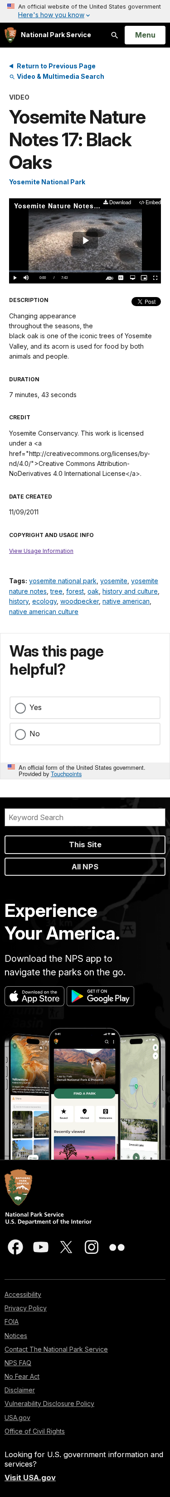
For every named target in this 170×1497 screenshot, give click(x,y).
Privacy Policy (26, 1308)
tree (56, 591)
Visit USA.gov (30, 1477)
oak (93, 591)
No (34, 733)
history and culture (130, 591)
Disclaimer (20, 1390)
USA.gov (17, 1417)
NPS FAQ (18, 1363)
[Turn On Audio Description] (109, 277)
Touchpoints (66, 773)
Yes (35, 707)
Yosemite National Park (47, 182)
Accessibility (23, 1294)
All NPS (85, 866)
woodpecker (79, 601)
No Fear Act (22, 1376)
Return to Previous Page (56, 66)
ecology (44, 601)
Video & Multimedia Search (59, 76)
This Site (85, 844)
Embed (153, 203)
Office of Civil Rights (35, 1431)
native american (126, 601)
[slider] (85, 271)
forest (75, 591)
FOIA (12, 1321)
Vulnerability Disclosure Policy (49, 1403)
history (19, 601)
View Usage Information (41, 550)
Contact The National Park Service (56, 1349)
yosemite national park (63, 581)
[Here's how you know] (85, 11)
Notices (16, 1335)
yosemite (113, 581)
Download (120, 203)
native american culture (43, 611)
